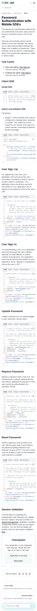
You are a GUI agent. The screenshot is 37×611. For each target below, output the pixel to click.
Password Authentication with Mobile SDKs (16, 21)
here (3, 532)
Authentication (6, 13)
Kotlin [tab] (10, 92)
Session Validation (12, 509)
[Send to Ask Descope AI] (31, 606)
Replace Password (13, 371)
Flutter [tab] (16, 92)
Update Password (12, 311)
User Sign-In (26, 73)
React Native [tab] (24, 92)
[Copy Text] (33, 96)
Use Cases (8, 61)
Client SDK (8, 81)
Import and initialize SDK (14, 109)
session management (10, 522)
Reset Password (11, 437)
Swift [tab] (5, 92)
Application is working (18, 556)
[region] (18, 99)
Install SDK (7, 87)
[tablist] (18, 92)
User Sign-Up (24, 67)
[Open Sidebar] (34, 3)
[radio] (19, 573)
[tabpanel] (18, 99)
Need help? (18, 561)
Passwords (17, 13)
